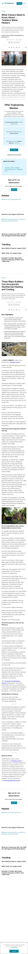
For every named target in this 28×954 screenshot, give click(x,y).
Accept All (14, 951)
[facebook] (9, 47)
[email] (19, 47)
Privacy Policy (14, 947)
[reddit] (16, 47)
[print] (25, 47)
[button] (3, 3)
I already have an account (14, 154)
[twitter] (14, 47)
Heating (4, 11)
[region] (14, 948)
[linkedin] (11, 47)
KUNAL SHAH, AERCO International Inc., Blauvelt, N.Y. (14, 169)
